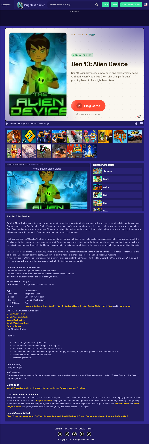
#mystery (37, 388)
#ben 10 (11, 388)
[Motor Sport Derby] (135, 136)
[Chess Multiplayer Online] (90, 151)
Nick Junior (88, 306)
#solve (72, 388)
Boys (105, 211)
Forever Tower (14, 326)
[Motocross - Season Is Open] (44, 151)
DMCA (82, 429)
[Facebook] (81, 434)
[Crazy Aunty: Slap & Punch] (120, 136)
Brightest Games (34, 5)
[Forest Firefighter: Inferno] (14, 136)
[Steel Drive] (59, 136)
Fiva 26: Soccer (14, 416)
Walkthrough (43, 123)
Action (29, 306)
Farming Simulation (95, 416)
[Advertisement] (74, 19)
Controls (12, 123)
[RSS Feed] (89, 434)
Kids (105, 203)
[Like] (136, 124)
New (105, 4)
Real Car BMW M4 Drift (117, 416)
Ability (106, 187)
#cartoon (20, 388)
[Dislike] (142, 124)
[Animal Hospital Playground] (14, 151)
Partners (90, 429)
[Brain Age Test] (29, 151)
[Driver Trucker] (74, 136)
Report (23, 123)
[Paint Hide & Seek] (105, 136)
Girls (97, 306)
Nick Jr (60, 306)
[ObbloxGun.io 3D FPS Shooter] (44, 136)
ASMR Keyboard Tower (73, 416)
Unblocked (125, 306)
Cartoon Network (73, 306)
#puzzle (64, 388)
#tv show (81, 388)
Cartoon (38, 306)
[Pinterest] (60, 434)
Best (115, 4)
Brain (105, 195)
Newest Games (122, 403)
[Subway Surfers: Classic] (74, 151)
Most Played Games (131, 4)
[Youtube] (67, 434)
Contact (58, 429)
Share (33, 123)
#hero (29, 388)
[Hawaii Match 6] (90, 136)
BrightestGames (44, 400)
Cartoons (107, 171)
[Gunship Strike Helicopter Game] (59, 151)
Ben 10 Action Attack (17, 317)
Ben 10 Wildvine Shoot (18, 323)
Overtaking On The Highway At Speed (42, 416)
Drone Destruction (16, 320)
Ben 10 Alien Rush (16, 314)
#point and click (51, 388)
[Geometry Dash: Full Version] (29, 136)
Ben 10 (106, 179)
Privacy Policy (70, 429)
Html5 (104, 306)
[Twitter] (74, 434)
